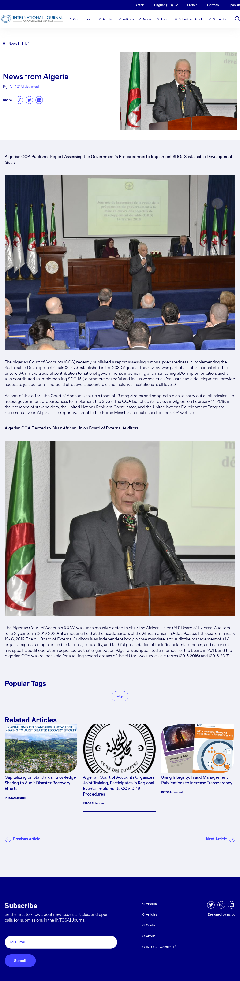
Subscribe (220, 19)
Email (11, 930)
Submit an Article (191, 19)
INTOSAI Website (159, 947)
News (147, 19)
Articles (128, 19)
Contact (152, 925)
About (165, 19)
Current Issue (83, 19)
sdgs (120, 696)
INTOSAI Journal (23, 87)
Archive (108, 19)
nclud (231, 914)
